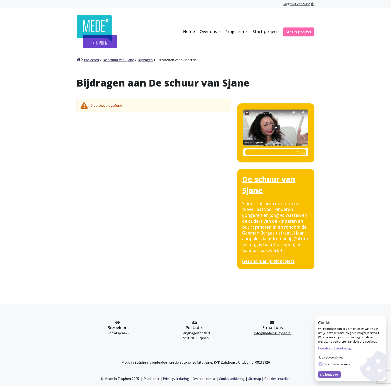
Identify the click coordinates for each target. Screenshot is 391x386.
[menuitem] (189, 32)
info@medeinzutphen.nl (272, 333)
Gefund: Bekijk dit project (268, 261)
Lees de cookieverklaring (334, 348)
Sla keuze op (329, 374)
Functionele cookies (336, 364)
